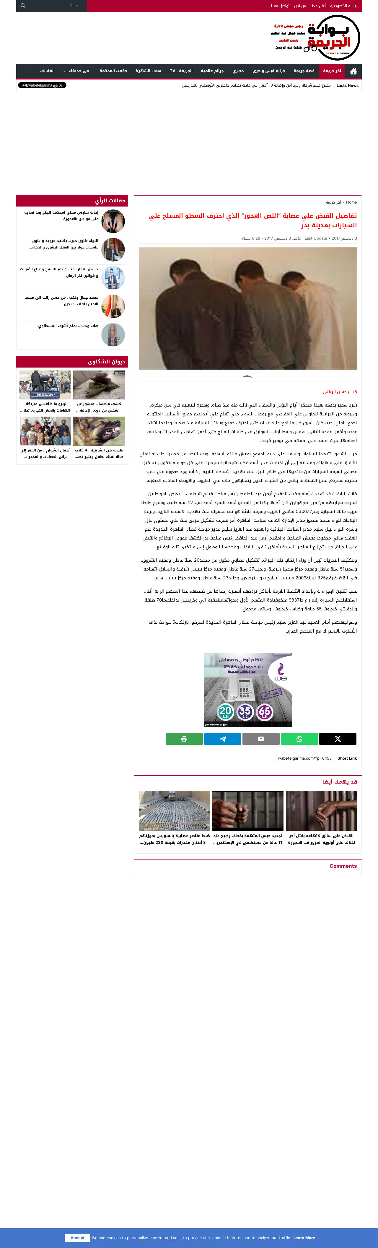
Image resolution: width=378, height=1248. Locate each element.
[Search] (23, 5)
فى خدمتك (79, 70)
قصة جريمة (304, 70)
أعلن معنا (318, 5)
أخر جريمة (333, 202)
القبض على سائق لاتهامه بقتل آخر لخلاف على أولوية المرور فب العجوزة (321, 839)
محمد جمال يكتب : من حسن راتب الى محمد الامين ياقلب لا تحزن (61, 300)
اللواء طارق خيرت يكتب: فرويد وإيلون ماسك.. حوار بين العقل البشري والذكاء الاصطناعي (65, 247)
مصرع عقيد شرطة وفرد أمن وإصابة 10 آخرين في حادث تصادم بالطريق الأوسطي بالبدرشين (256, 85)
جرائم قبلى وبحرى (268, 70)
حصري (238, 70)
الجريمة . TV (181, 70)
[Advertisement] (189, 137)
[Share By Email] (261, 738)
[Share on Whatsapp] (299, 738)
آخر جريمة (332, 70)
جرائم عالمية (212, 70)
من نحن (300, 5)
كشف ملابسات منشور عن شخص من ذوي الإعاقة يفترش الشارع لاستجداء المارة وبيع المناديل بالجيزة (99, 413)
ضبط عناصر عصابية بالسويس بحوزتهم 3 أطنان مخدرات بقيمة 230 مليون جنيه (174, 842)
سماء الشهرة (148, 70)
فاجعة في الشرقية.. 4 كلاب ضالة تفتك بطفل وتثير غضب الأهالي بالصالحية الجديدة (99, 456)
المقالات (47, 70)
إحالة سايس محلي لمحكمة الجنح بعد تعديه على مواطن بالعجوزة (61, 215)
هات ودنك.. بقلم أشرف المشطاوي (68, 326)
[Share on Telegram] (223, 738)
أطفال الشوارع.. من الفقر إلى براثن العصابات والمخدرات (45, 453)
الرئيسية (353, 71)
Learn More (304, 1238)
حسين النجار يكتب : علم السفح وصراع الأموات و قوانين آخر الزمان (59, 272)
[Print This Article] (184, 738)
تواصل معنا (280, 5)
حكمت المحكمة (113, 70)
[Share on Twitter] (338, 738)
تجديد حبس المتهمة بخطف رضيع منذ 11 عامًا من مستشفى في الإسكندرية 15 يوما (248, 842)
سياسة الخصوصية (344, 5)
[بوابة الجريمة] (189, 38)
